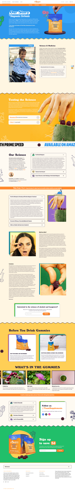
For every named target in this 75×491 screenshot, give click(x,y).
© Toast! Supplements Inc (8, 488)
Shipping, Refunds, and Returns (44, 476)
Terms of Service (42, 474)
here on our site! (54, 72)
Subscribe (46, 313)
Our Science (37, 4)
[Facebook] (3, 481)
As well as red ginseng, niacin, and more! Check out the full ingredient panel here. (37, 394)
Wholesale (27, 474)
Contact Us (27, 476)
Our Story (30, 4)
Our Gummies (44, 4)
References (11, 299)
